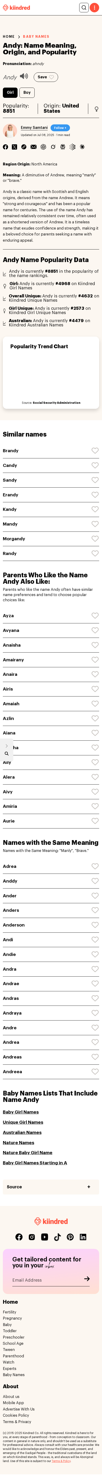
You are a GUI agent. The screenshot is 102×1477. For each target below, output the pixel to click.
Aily (7, 762)
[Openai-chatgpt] (43, 147)
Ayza (8, 615)
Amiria (10, 806)
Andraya (12, 1013)
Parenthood (13, 1356)
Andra (9, 969)
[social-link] (19, 1237)
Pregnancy (12, 1318)
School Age (13, 1343)
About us (11, 1397)
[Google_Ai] (72, 147)
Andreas (12, 1057)
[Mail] (34, 147)
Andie (9, 954)
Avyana (11, 630)
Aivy (8, 792)
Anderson (14, 925)
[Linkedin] (24, 147)
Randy (10, 553)
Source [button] (14, 1187)
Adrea (9, 866)
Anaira (10, 674)
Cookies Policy (16, 1415)
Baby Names (14, 1375)
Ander (10, 896)
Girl (10, 92)
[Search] (84, 7)
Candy (10, 465)
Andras (11, 998)
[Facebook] (5, 147)
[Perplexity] (63, 147)
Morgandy (14, 538)
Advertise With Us (19, 1409)
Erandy (10, 495)
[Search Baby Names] (6, 754)
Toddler (10, 1331)
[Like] (95, 451)
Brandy (11, 450)
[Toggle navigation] (94, 7)
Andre (10, 1027)
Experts (9, 1369)
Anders (11, 910)
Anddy (10, 881)
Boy (27, 92)
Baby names (36, 36)
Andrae (11, 983)
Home (9, 36)
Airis (8, 689)
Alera (9, 777)
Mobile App (13, 1403)
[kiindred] (16, 7)
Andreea (12, 1071)
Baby (7, 1325)
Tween (9, 1350)
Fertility (9, 1312)
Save (42, 77)
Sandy (10, 480)
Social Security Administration (56, 402)
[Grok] (53, 147)
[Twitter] (14, 147)
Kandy (10, 509)
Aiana (9, 733)
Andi (8, 939)
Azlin (8, 718)
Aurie (9, 821)
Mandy (10, 524)
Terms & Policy (61, 1461)
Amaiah (11, 703)
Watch (8, 1362)
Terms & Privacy (17, 1422)
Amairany (13, 660)
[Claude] (82, 147)
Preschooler (13, 1337)
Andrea (11, 1042)
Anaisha (12, 645)
